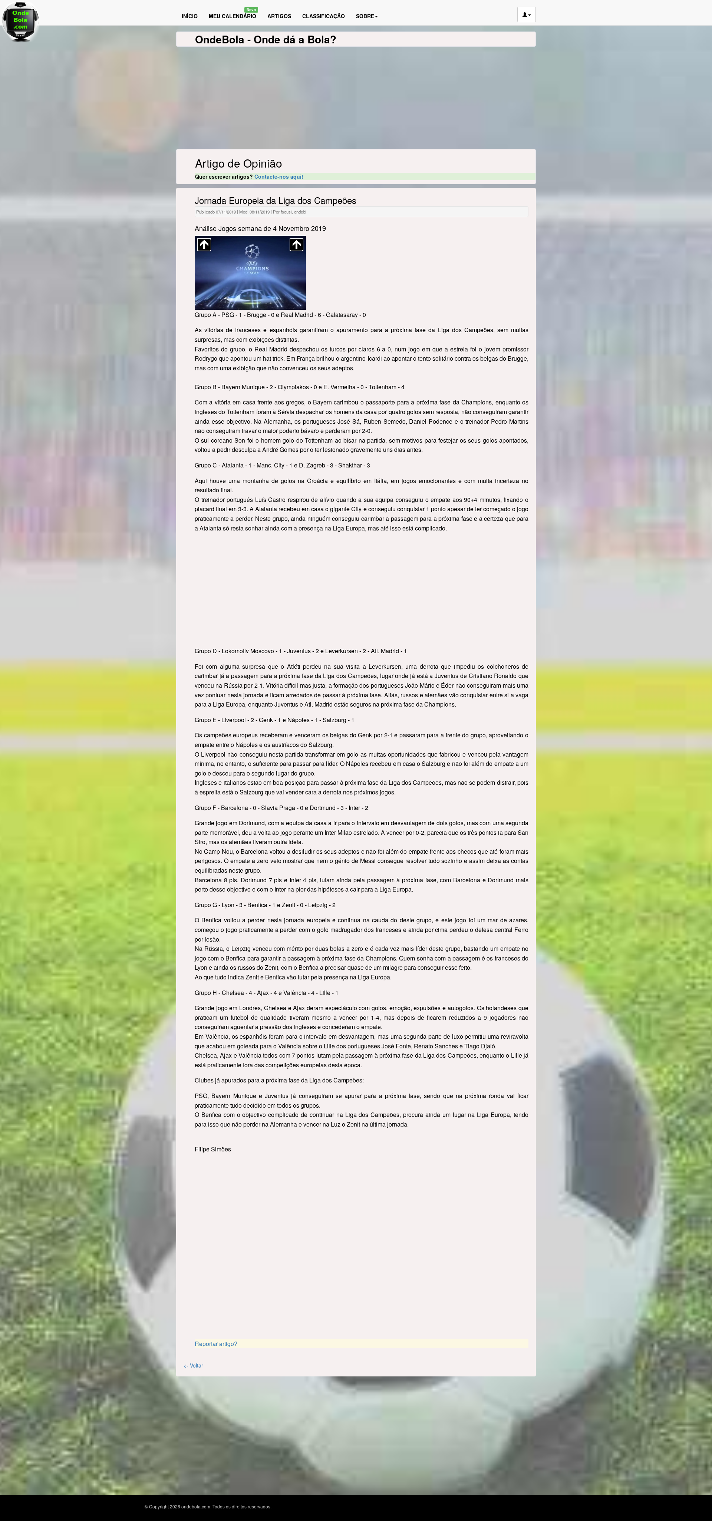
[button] (526, 14)
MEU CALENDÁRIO (232, 13)
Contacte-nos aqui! (278, 176)
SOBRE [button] (365, 16)
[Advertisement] (361, 590)
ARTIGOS (279, 16)
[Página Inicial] (174, 1)
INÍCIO (190, 16)
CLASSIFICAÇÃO (323, 16)
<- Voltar (193, 1365)
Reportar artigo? (216, 1343)
